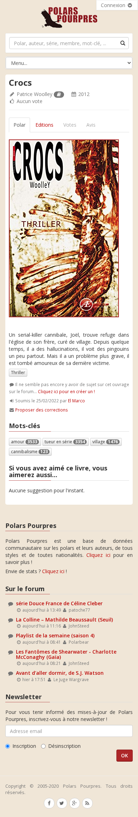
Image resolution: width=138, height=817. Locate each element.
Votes (69, 124)
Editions (44, 124)
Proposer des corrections (41, 410)
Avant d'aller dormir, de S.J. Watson (60, 672)
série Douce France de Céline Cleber (59, 603)
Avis (91, 124)
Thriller (18, 373)
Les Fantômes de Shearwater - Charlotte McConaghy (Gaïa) (66, 654)
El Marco (76, 400)
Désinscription (64, 746)
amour (24, 442)
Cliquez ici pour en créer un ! (66, 391)
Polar (19, 124)
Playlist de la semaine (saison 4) (55, 635)
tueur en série (65, 442)
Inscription (24, 746)
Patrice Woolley (34, 94)
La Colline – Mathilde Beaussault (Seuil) (64, 619)
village (105, 442)
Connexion (114, 5)
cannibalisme (29, 452)
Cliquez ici (98, 555)
